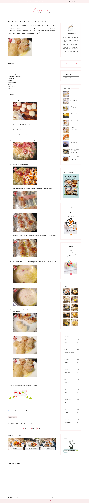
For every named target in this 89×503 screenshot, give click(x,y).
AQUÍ (35, 385)
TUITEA (33, 428)
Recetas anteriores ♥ (52, 497)
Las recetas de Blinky (43, 30)
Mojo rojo (74, 135)
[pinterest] (72, 1)
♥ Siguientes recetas (13, 497)
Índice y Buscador (38, 1)
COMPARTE (26, 428)
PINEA (39, 428)
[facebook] (69, 1)
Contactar (28, 1)
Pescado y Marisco (13, 417)
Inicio (13, 1)
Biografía (20, 1)
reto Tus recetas (14, 28)
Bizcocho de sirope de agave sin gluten (74, 158)
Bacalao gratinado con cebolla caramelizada (74, 151)
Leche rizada (74, 142)
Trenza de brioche (73, 91)
